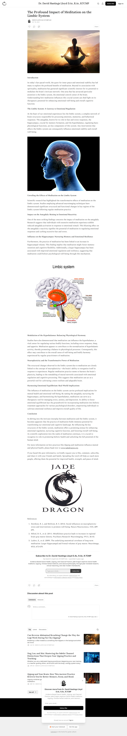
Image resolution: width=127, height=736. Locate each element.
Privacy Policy (78, 714)
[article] (63, 641)
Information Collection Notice (63, 714)
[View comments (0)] (34, 27)
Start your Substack (58, 727)
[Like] (29, 27)
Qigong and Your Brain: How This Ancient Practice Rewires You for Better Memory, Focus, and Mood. (51, 675)
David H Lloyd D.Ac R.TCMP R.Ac (41, 20)
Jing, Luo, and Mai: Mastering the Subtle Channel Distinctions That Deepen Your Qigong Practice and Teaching (51, 656)
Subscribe (110, 4)
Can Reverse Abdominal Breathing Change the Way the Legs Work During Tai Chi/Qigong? (53, 636)
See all (31, 692)
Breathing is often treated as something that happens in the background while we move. (54, 641)
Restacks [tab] (40, 600)
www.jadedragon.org (69, 448)
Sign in (120, 4)
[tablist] (36, 600)
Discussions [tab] (42, 629)
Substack (54, 732)
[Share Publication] (103, 4)
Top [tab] (30, 629)
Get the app (73, 727)
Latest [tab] (35, 629)
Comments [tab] (32, 600)
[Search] (98, 4)
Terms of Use (73, 712)
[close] (82, 680)
